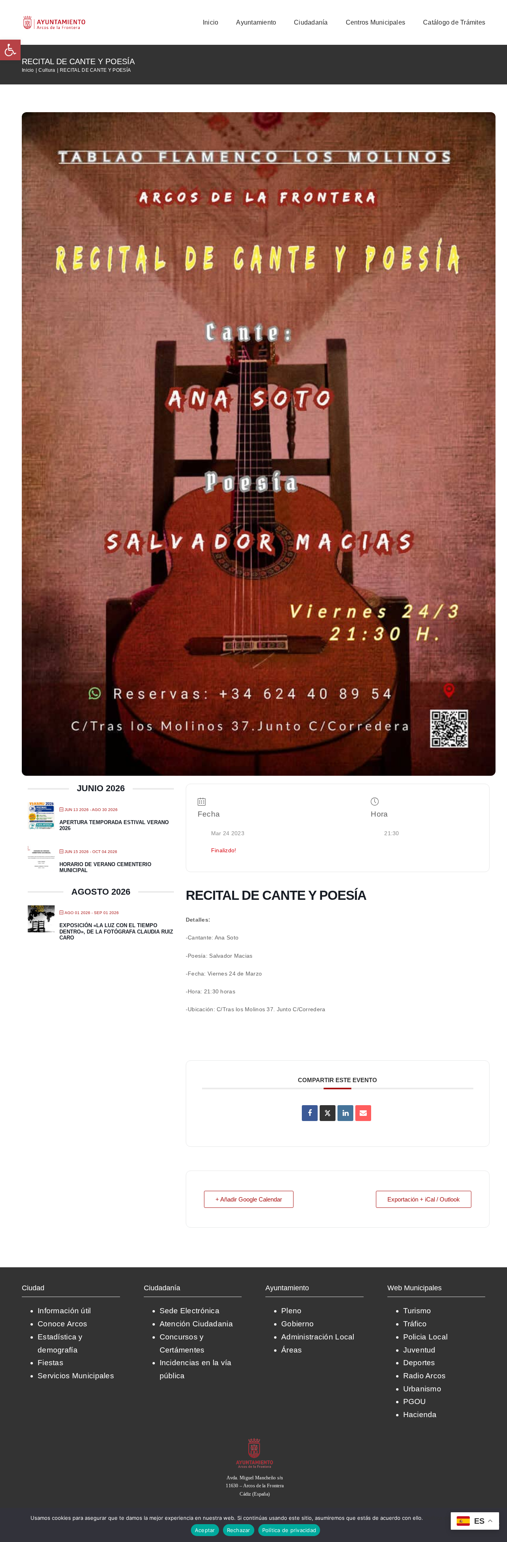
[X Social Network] (327, 1113)
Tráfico (415, 1324)
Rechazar (238, 1530)
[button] (10, 50)
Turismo (417, 1311)
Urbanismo (422, 1389)
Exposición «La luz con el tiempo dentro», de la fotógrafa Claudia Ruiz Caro (116, 931)
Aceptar (205, 1530)
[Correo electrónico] (363, 1113)
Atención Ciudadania (196, 1324)
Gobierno (297, 1324)
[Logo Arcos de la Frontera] (54, 18)
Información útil (64, 1311)
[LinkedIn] (345, 1113)
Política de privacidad (289, 1530)
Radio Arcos (424, 1376)
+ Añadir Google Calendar (248, 1199)
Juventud (419, 1350)
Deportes (419, 1362)
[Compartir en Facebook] (310, 1113)
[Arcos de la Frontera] (254, 1441)
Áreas (291, 1350)
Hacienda (420, 1414)
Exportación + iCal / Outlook (423, 1199)
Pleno (291, 1311)
